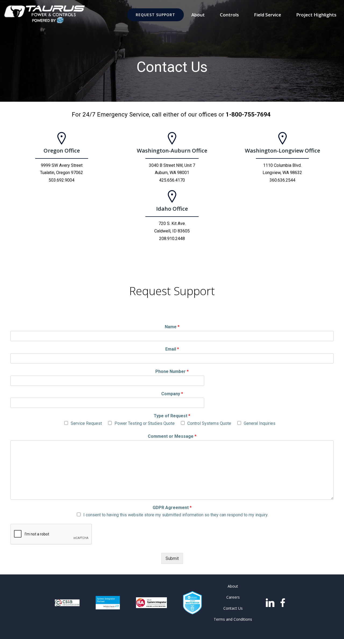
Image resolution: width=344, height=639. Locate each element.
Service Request (86, 423)
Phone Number (172, 371)
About (198, 15)
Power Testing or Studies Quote (144, 423)
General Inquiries (259, 423)
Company (172, 393)
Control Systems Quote (209, 423)
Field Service (267, 15)
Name (172, 326)
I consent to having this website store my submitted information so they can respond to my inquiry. (175, 514)
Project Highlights (316, 15)
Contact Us (233, 608)
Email (172, 349)
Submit (172, 558)
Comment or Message (172, 436)
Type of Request (172, 415)
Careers (233, 597)
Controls (229, 15)
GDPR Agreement (172, 507)
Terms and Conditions (233, 619)
